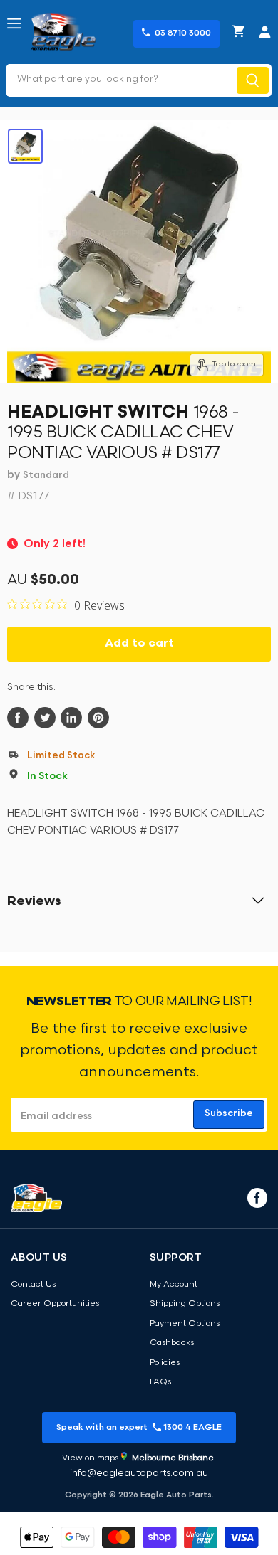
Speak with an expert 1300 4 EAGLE (139, 1427)
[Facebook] (256, 1197)
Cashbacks (172, 1343)
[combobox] (120, 80)
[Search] (253, 80)
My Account (173, 1284)
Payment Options (185, 1324)
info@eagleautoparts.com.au (139, 1473)
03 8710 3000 (183, 33)
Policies (165, 1363)
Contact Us (33, 1284)
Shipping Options (185, 1304)
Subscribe (229, 1113)
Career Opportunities (55, 1304)
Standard (46, 475)
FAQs (160, 1382)
